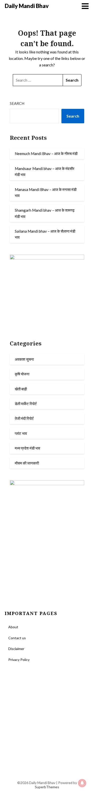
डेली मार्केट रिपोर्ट (26, 403)
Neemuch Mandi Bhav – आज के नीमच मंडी (46, 153)
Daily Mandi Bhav (27, 5)
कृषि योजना (22, 374)
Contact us (17, 638)
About (13, 627)
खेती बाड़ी (21, 389)
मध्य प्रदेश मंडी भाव (27, 448)
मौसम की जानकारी (27, 463)
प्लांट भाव (21, 433)
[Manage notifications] (82, 783)
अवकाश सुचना (24, 359)
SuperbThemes (47, 787)
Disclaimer (16, 648)
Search (17, 103)
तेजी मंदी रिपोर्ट (24, 418)
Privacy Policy (19, 659)
